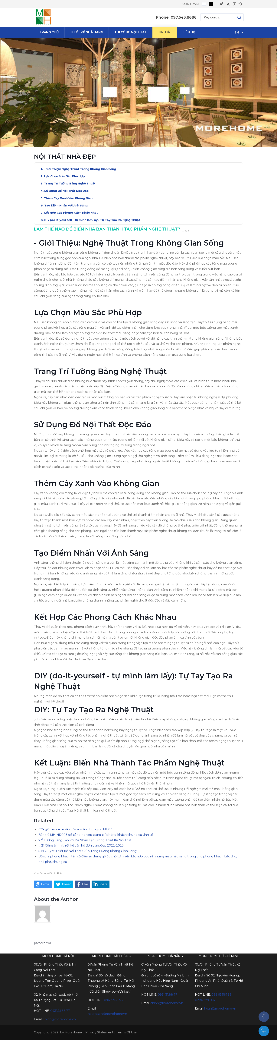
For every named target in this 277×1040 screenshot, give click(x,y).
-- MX (186, 231)
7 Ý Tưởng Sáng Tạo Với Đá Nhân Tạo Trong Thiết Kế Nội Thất (85, 840)
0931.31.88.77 (60, 1011)
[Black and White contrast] (211, 4)
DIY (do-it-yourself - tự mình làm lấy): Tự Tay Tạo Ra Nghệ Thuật (92, 220)
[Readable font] (234, 4)
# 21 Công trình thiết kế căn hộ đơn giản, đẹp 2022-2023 (81, 845)
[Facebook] (264, 1016)
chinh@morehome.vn (59, 1019)
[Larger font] (221, 4)
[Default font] (240, 4)
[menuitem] (49, 32)
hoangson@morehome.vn (107, 1014)
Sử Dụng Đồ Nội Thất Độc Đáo (66, 191)
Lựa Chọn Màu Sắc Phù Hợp (64, 176)
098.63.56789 (221, 994)
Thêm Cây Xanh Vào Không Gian (68, 198)
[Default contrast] (204, 4)
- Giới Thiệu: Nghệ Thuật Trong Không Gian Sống (80, 169)
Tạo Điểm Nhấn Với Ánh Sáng (66, 205)
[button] (235, 17)
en (237, 32)
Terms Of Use (126, 1032)
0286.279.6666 (205, 1000)
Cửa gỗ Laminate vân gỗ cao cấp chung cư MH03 (75, 829)
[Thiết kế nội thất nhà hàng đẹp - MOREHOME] (43, 17)
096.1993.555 (113, 1000)
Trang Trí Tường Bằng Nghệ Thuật (69, 183)
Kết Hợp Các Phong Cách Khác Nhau (71, 212)
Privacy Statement (99, 1032)
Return (61, 873)
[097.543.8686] (264, 1031)
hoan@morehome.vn (220, 1008)
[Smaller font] (228, 4)
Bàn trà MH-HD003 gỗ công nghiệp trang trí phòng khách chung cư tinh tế (95, 835)
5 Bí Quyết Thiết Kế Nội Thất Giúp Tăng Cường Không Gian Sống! (87, 851)
